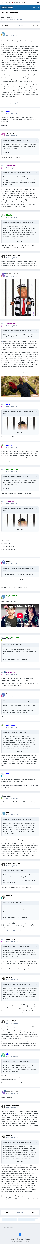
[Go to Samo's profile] (3, 562)
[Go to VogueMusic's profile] (3, 167)
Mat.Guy (24, 172)
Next (33, 25)
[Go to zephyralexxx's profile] (3, 134)
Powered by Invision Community (20, 1241)
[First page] (2, 25)
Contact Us (20, 1239)
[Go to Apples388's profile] (3, 502)
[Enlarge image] (20, 297)
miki (22, 732)
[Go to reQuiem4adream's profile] (3, 470)
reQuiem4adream (27, 568)
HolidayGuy (25, 701)
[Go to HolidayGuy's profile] (3, 673)
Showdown (24, 984)
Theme (12, 1239)
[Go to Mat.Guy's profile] (3, 216)
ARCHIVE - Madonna (16, 19)
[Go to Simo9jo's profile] (3, 446)
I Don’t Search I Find (28, 411)
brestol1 (23, 946)
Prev (6, 25)
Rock (23, 140)
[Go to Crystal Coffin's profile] (3, 597)
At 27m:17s (4, 125)
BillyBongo (24, 1142)
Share (10, 1220)
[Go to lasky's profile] (3, 405)
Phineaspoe (25, 819)
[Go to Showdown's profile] (3, 940)
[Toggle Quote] (4, 140)
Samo (23, 645)
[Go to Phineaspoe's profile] (3, 726)
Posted (12, 35)
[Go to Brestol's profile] (3, 897)
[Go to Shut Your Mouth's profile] (3, 275)
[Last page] (37, 25)
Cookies (27, 1239)
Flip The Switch (8, 17)
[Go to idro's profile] (3, 1055)
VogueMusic (25, 222)
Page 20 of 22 (20, 25)
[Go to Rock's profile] (3, 112)
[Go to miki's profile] (3, 34)
